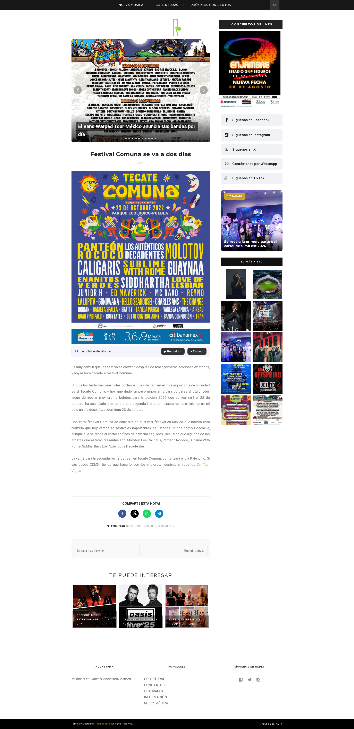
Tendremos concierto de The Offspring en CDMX (266, 385)
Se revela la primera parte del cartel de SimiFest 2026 (234, 353)
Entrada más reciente (90, 550)
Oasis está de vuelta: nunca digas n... (140, 621)
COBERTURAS (167, 5)
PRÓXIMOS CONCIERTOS (211, 5)
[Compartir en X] (134, 514)
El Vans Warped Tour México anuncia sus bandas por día (266, 416)
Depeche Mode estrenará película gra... (93, 619)
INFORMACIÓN (166, 526)
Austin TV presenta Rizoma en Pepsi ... (185, 621)
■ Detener (197, 351)
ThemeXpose (102, 723)
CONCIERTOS (133, 526)
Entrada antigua (194, 550)
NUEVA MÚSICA (131, 5)
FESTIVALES (149, 526)
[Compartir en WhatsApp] (147, 514)
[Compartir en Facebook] (122, 514)
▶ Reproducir (173, 351)
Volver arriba (270, 724)
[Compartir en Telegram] (159, 514)
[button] (126, 138)
